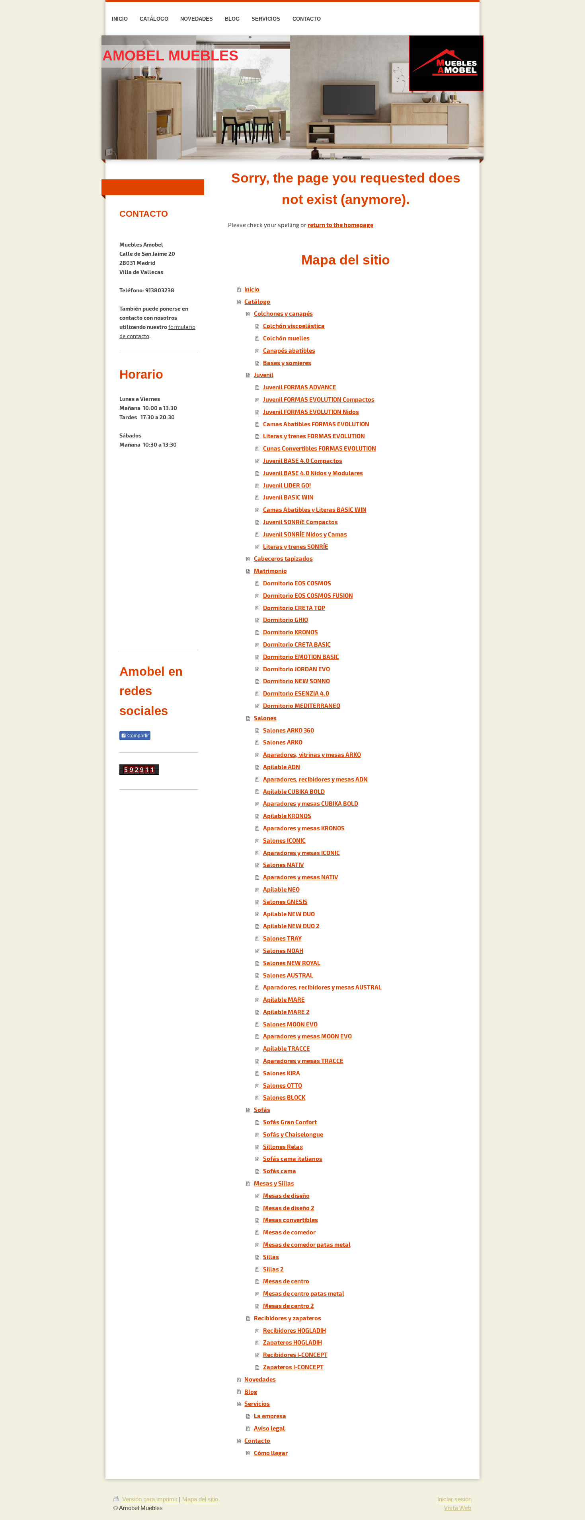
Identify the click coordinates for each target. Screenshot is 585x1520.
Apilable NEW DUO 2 (291, 925)
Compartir (137, 736)
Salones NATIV (283, 864)
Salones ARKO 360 (288, 730)
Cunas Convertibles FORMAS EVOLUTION (319, 448)
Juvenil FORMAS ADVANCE (299, 387)
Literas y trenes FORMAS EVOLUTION (314, 435)
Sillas (271, 1256)
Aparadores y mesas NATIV (300, 877)
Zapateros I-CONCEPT (293, 1366)
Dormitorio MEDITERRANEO (301, 705)
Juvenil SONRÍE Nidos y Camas (305, 534)
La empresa (270, 1415)
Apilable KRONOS (287, 815)
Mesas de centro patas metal (303, 1293)
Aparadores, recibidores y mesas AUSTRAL (322, 987)
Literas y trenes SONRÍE (295, 546)
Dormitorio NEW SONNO (296, 680)
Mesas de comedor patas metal (307, 1244)
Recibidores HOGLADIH (294, 1330)
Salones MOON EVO (290, 1024)
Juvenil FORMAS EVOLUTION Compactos (318, 399)
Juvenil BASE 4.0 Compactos (302, 460)
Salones (265, 717)
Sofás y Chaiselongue (293, 1134)
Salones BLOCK (284, 1097)
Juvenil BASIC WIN (288, 497)
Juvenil (263, 374)
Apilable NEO (281, 889)
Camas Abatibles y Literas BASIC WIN (315, 509)
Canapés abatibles (289, 350)
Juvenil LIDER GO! (287, 485)
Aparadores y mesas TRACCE (303, 1060)
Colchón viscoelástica (294, 325)
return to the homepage (340, 224)
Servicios (257, 1403)
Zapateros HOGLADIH (292, 1342)
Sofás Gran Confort (290, 1121)
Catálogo (257, 301)
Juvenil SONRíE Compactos (300, 521)
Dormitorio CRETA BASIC (297, 644)
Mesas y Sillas (274, 1183)
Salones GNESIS (285, 901)
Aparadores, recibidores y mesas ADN (315, 779)
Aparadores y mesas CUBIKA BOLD (310, 803)
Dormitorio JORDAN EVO (296, 669)
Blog (250, 1391)
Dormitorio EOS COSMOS (297, 583)
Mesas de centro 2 (288, 1305)
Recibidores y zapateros (287, 1318)
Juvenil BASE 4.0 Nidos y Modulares (313, 472)
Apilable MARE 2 (286, 1011)
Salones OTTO (282, 1085)
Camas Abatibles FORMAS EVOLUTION (316, 424)
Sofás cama (279, 1170)
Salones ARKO (282, 742)
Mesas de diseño (286, 1195)
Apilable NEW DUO (289, 913)
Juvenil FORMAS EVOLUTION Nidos (311, 411)
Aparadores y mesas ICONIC (301, 852)
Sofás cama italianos (292, 1158)
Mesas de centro (286, 1281)
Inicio (251, 289)
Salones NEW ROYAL (291, 962)
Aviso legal (269, 1428)
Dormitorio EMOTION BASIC (301, 656)
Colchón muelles (286, 338)
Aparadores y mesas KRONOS (304, 828)
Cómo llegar (271, 1452)
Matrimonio (270, 570)
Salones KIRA (281, 1073)
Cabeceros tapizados (283, 558)
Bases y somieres (287, 362)
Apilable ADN (281, 766)
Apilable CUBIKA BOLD (294, 791)
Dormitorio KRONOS (290, 632)
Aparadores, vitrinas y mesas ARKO (312, 754)
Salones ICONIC (284, 840)
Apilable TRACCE (286, 1048)
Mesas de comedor (289, 1232)
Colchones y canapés (283, 313)
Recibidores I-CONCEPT (295, 1354)
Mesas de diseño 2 (288, 1207)
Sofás (262, 1109)
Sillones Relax (283, 1146)
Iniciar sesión (454, 1499)
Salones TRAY (282, 938)
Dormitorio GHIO (285, 619)
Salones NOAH (283, 950)
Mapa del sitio (200, 1499)
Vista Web (458, 1507)
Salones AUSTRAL (288, 975)
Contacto (257, 1440)
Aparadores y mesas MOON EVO (307, 1036)
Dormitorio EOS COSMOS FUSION (308, 595)
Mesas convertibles (290, 1219)
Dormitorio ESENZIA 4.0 (296, 693)
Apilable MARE (284, 999)
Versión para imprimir (150, 1499)
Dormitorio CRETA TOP (294, 607)
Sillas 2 (273, 1269)
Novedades (260, 1379)
